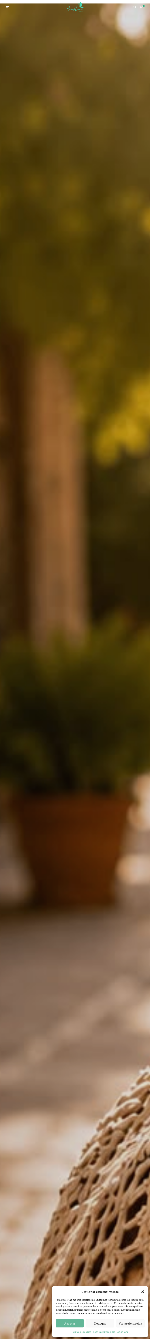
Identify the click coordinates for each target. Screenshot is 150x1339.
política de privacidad (89, 721)
